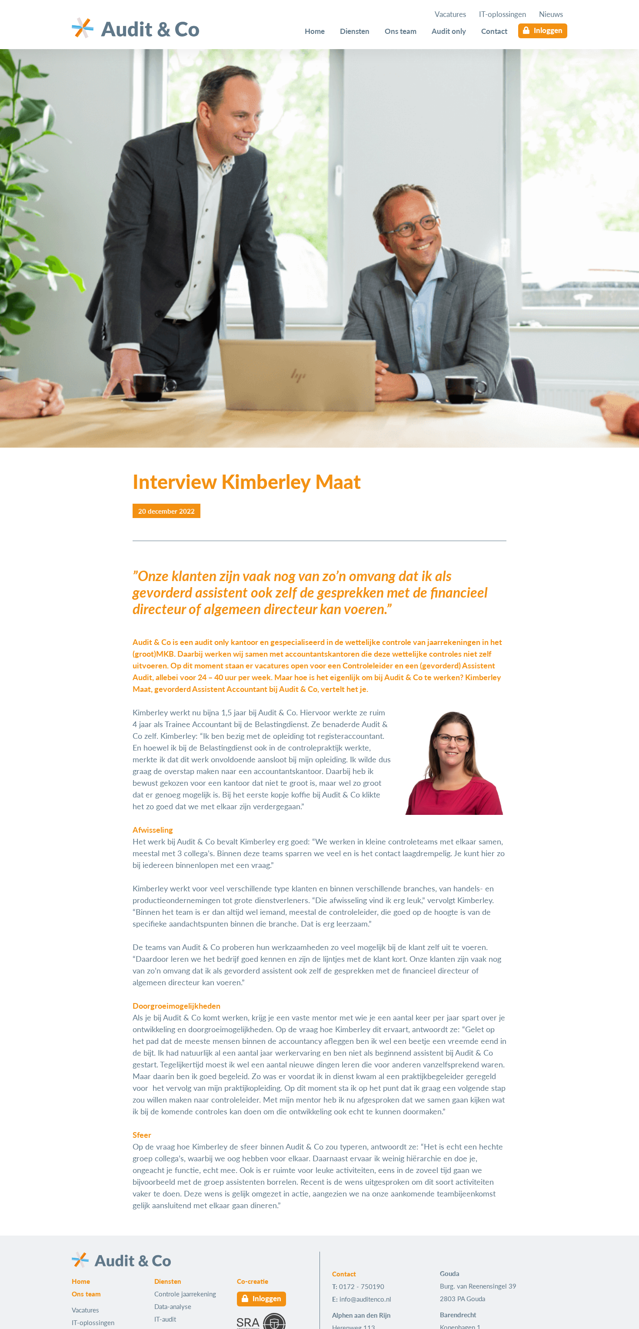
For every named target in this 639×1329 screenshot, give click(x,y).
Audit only (449, 31)
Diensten (354, 31)
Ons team (400, 31)
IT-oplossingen (502, 14)
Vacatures (450, 14)
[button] (166, 511)
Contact (494, 31)
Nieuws (551, 14)
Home (315, 31)
